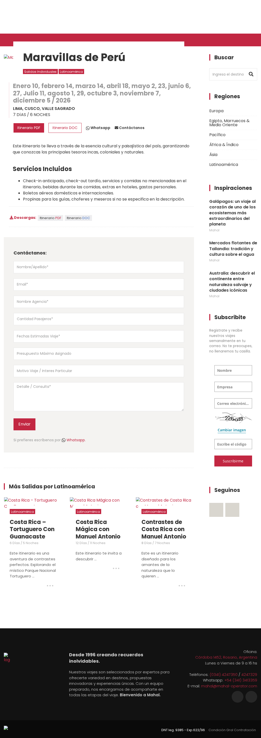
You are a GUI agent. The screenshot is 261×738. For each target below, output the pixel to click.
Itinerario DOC (65, 127)
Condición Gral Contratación (232, 730)
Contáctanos (131, 127)
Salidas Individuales (40, 71)
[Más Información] (50, 585)
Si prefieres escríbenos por (50, 440)
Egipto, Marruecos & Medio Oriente (229, 123)
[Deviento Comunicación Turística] (6, 727)
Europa (216, 111)
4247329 (249, 674)
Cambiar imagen (232, 430)
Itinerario (50, 218)
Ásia (213, 155)
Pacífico (217, 135)
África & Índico (224, 145)
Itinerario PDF (28, 127)
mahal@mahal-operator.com (229, 686)
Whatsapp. (76, 440)
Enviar (24, 424)
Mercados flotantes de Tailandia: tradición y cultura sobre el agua (233, 248)
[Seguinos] (216, 510)
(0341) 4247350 (224, 674)
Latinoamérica (71, 71)
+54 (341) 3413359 (240, 680)
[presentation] (180, 489)
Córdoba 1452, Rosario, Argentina (226, 657)
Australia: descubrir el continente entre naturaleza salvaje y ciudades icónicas (232, 282)
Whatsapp (100, 127)
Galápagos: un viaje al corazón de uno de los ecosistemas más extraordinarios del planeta (232, 213)
